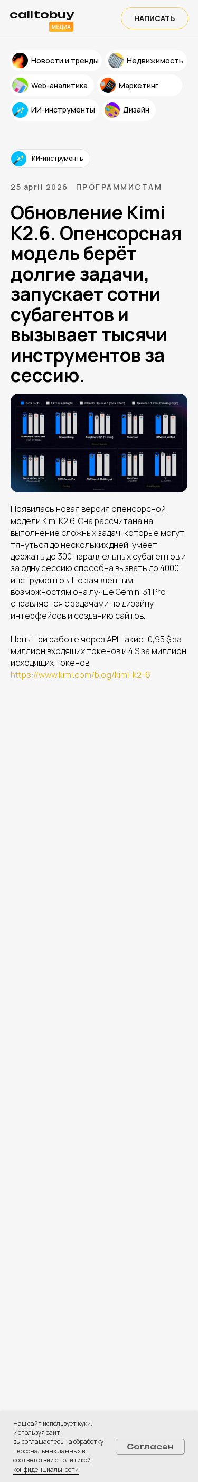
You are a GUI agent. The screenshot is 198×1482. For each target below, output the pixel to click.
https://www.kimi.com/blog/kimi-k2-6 (80, 675)
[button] (155, 18)
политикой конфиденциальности (52, 1465)
